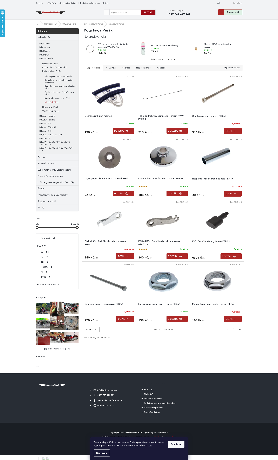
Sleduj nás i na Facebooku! (109, 400)
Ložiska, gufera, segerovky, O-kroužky (56, 182)
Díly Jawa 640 (45, 131)
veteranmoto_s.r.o (105, 405)
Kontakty (39, 3)
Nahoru (93, 329)
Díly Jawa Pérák (46, 58)
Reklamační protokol (153, 407)
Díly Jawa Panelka (47, 120)
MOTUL (46, 267)
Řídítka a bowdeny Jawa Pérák (57, 98)
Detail (229, 131)
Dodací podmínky (152, 412)
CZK (218, 3)
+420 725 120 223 (105, 395)
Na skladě (48, 238)
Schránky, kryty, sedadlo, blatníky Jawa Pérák (59, 81)
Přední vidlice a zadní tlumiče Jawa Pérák (59, 93)
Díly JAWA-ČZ (45, 138)
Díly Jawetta (44, 47)
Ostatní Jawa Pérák (50, 111)
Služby (41, 207)
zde (150, 445)
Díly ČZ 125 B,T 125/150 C (51, 134)
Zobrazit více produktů (161, 59)
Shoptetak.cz (170, 437)
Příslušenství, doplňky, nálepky (53, 194)
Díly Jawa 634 (45, 123)
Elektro (41, 157)
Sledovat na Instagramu (59, 348)
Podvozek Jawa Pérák (51, 71)
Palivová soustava (46, 163)
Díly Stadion (44, 43)
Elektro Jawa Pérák (50, 107)
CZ (45, 252)
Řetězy (41, 188)
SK (44, 272)
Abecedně (161, 67)
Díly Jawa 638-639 (47, 127)
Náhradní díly (44, 37)
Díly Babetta (44, 51)
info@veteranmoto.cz (107, 390)
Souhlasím (176, 444)
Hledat (148, 12)
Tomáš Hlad (155, 437)
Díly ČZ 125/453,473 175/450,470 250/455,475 (54, 143)
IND (44, 262)
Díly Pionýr (44, 55)
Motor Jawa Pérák (49, 64)
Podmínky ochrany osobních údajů (94, 3)
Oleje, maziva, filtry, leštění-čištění (54, 169)
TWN (45, 277)
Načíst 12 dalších (163, 329)
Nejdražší (126, 67)
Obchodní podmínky (68, 3)
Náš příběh (51, 3)
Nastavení (101, 453)
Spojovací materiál (47, 201)
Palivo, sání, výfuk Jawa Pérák (54, 67)
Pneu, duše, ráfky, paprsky (50, 176)
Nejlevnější (111, 67)
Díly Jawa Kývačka (47, 116)
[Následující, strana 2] (233, 329)
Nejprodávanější (143, 67)
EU (44, 257)
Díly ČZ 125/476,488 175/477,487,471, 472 (56, 149)
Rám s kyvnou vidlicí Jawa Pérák (58, 76)
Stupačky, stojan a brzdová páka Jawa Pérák (60, 87)
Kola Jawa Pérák (51, 102)
